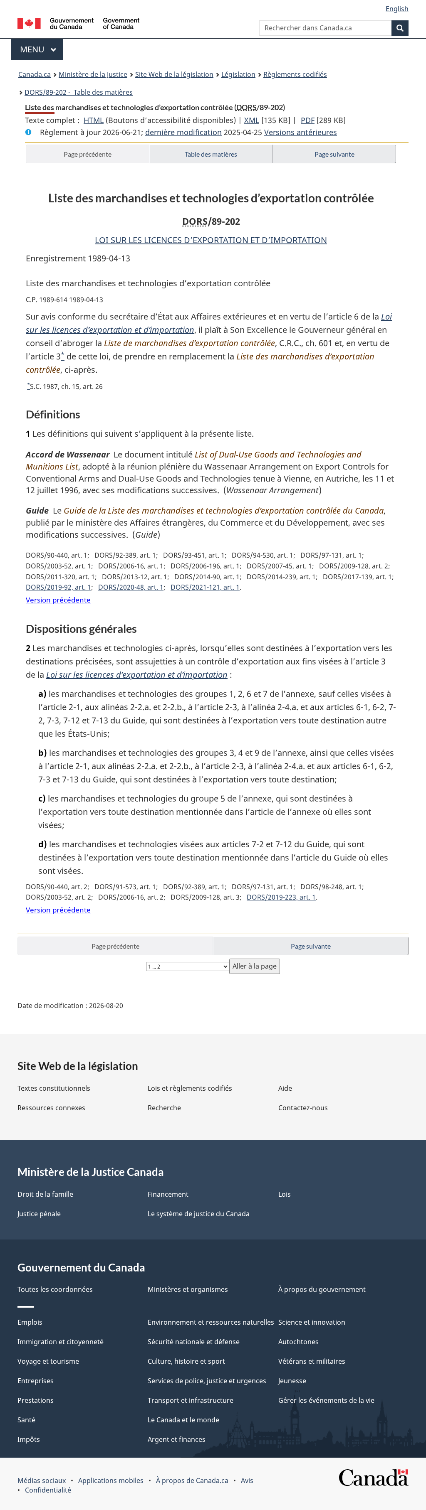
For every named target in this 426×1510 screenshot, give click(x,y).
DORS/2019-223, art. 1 (281, 897)
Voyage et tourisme (48, 1361)
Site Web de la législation (174, 74)
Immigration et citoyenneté (60, 1341)
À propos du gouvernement (322, 1289)
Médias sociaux (41, 1480)
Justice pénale (39, 1213)
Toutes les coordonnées (55, 1289)
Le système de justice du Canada (199, 1213)
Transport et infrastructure (190, 1400)
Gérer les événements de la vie (326, 1400)
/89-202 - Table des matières (79, 92)
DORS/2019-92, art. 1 (58, 587)
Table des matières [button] (211, 154)
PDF (308, 120)
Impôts (28, 1439)
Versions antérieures (300, 132)
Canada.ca (34, 74)
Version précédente (58, 600)
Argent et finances (177, 1439)
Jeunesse (292, 1380)
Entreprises (35, 1380)
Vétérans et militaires (311, 1361)
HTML (94, 120)
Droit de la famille (45, 1194)
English (397, 8)
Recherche (164, 1107)
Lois (284, 1194)
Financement (168, 1194)
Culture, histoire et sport (186, 1361)
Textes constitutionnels (53, 1088)
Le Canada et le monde (183, 1419)
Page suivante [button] (334, 154)
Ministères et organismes (188, 1289)
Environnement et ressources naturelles (211, 1322)
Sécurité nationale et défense (194, 1341)
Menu (41, 49)
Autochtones (298, 1341)
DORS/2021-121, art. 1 (205, 587)
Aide (285, 1088)
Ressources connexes (51, 1107)
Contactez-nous (303, 1107)
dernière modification (183, 132)
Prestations (35, 1400)
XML (251, 120)
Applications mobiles (111, 1480)
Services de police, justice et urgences (207, 1380)
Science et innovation (311, 1322)
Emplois (29, 1322)
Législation (238, 74)
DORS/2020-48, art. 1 (130, 587)
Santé (26, 1419)
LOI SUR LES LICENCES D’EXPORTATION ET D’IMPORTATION (211, 240)
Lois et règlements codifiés (190, 1088)
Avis (247, 1480)
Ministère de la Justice (93, 74)
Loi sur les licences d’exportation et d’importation (137, 674)
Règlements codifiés (295, 74)
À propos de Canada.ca (192, 1480)
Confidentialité (48, 1490)
